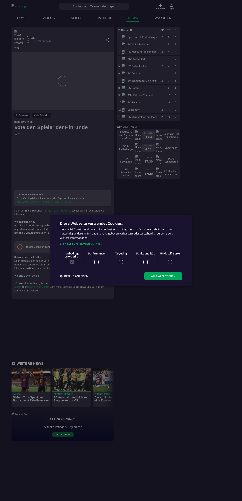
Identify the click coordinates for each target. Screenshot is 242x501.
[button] (121, 244)
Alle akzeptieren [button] (163, 276)
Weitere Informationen (74, 238)
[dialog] (121, 250)
